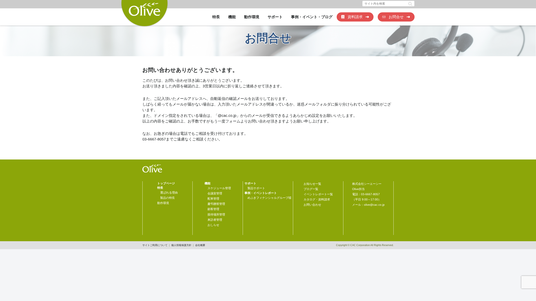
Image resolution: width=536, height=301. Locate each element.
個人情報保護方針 (181, 245)
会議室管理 (214, 193)
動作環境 (251, 17)
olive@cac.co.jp (374, 204)
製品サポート (256, 188)
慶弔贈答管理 (216, 203)
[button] (410, 3)
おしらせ (213, 225)
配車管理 (213, 198)
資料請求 (355, 17)
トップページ (166, 183)
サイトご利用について (155, 245)
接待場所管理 (216, 214)
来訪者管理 (214, 219)
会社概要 (200, 245)
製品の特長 (167, 197)
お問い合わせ (312, 204)
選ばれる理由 (169, 192)
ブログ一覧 (311, 189)
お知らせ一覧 (312, 183)
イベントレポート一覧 (318, 194)
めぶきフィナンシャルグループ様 (269, 197)
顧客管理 (213, 209)
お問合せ (396, 17)
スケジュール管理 (219, 188)
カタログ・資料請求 (317, 199)
